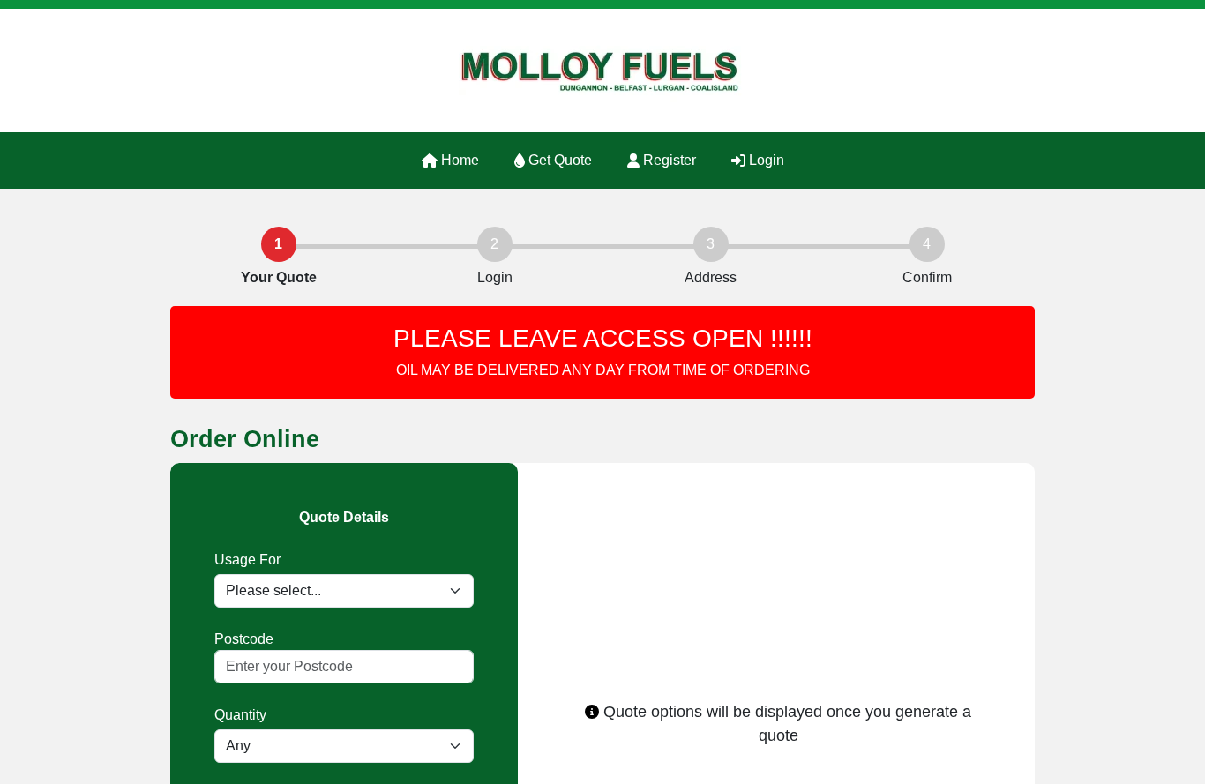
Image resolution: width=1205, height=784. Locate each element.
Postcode (243, 638)
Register (668, 160)
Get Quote (558, 160)
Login (764, 160)
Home (458, 160)
